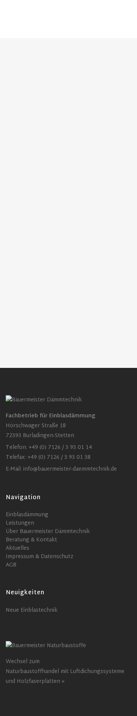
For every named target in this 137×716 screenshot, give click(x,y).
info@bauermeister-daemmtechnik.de (70, 469)
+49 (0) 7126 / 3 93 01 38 (59, 457)
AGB (11, 565)
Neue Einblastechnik (31, 610)
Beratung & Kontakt (31, 540)
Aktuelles (17, 548)
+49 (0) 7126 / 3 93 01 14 (60, 447)
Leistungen (20, 523)
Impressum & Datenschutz (39, 557)
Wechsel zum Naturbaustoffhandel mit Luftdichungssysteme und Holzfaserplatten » (65, 671)
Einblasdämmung (27, 515)
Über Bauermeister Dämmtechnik (48, 532)
